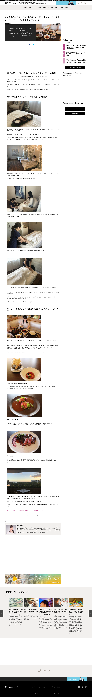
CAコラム (61, 7)
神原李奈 (27, 607)
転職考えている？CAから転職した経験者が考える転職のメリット (31, 611)
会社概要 (59, 687)
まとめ (66, 7)
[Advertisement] (33, 58)
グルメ (39, 7)
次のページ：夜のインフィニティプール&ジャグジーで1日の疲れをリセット (25, 510)
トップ (25, 7)
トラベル (34, 7)
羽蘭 (11, 607)
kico (56, 607)
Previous (1, 613)
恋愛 (52, 7)
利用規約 (33, 687)
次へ (38, 515)
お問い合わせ (52, 687)
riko (71, 607)
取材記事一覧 (75, 113)
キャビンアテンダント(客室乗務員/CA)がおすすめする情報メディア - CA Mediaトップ (21, 12)
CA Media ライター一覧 (74, 109)
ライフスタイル (46, 7)
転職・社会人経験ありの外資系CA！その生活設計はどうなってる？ (16, 611)
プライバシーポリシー (42, 687)
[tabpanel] (16, 616)
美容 (30, 7)
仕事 (56, 7)
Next (90, 613)
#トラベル (7, 521)
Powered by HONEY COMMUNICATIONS (46, 695)
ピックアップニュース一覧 (75, 67)
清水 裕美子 (8, 23)
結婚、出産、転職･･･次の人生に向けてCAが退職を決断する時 (60, 611)
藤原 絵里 (42, 607)
